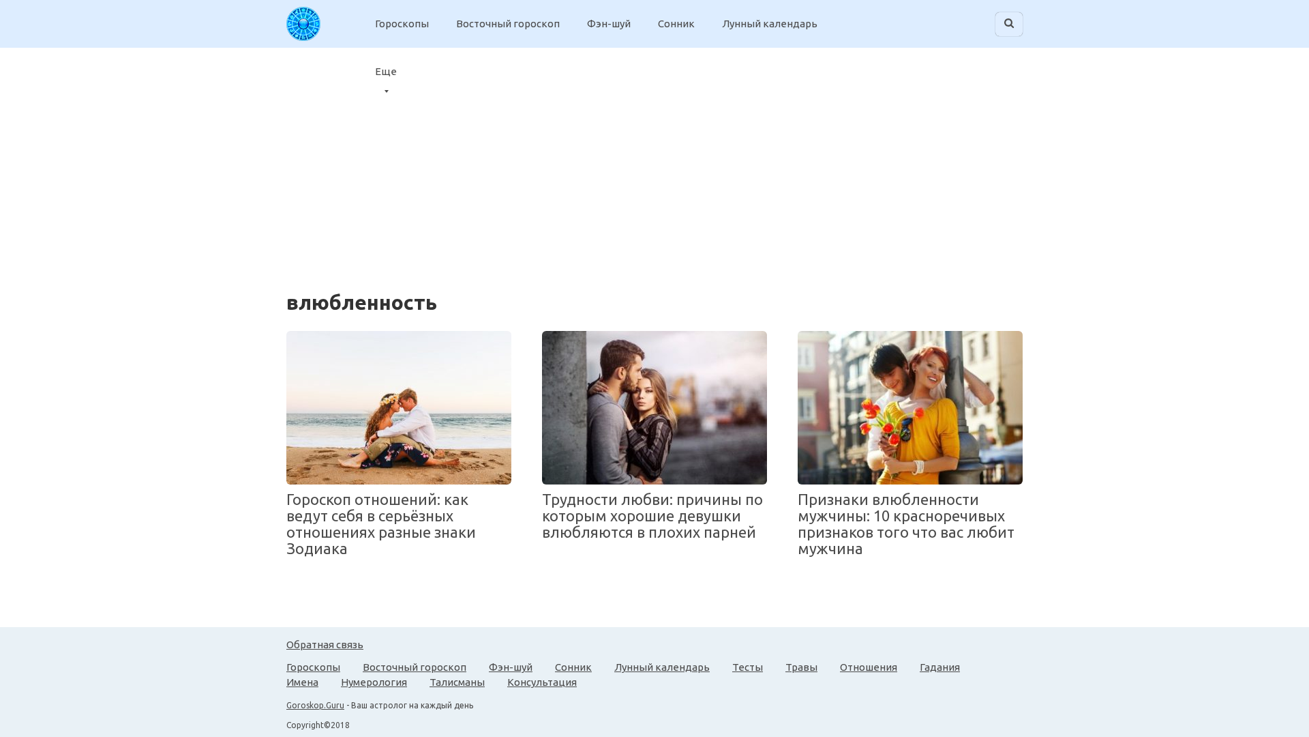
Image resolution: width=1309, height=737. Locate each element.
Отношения (868, 667)
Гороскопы (402, 23)
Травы (801, 667)
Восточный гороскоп (508, 23)
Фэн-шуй (609, 23)
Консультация (542, 682)
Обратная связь (324, 644)
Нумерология (374, 682)
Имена (302, 682)
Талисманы (457, 682)
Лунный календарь (769, 23)
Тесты (747, 667)
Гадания (940, 667)
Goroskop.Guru (315, 705)
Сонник (676, 23)
